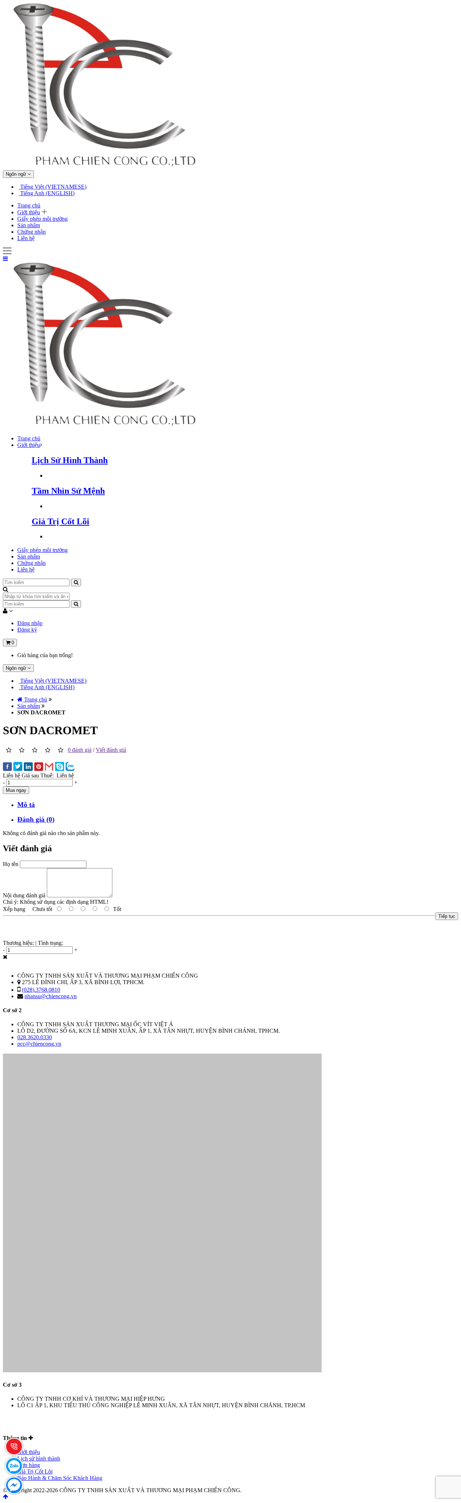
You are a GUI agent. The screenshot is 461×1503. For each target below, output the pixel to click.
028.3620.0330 (34, 1037)
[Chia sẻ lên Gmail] (49, 767)
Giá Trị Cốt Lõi (35, 1471)
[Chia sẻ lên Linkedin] (28, 767)
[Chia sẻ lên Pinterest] (38, 767)
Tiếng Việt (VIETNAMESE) (52, 187)
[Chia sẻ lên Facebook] (7, 767)
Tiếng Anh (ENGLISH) (47, 193)
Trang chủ (28, 205)
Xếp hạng (14, 909)
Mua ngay (16, 790)
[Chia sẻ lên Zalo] (70, 767)
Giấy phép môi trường (42, 219)
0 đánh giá (79, 750)
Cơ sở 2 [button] (12, 1010)
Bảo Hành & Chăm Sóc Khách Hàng (59, 1478)
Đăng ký (27, 630)
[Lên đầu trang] (5, 1497)
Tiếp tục (446, 916)
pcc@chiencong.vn (39, 1044)
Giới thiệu (28, 212)
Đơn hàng (28, 1465)
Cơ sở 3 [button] (12, 1385)
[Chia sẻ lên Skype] (59, 767)
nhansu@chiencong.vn (50, 996)
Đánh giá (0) (35, 819)
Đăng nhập (29, 623)
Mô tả (26, 804)
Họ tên (10, 864)
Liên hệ (26, 238)
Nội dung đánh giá (24, 895)
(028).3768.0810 (41, 990)
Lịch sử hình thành (38, 1458)
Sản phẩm (28, 225)
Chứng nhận (31, 232)
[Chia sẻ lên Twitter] (17, 767)
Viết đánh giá (111, 750)
